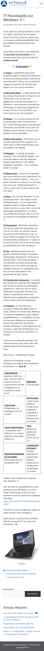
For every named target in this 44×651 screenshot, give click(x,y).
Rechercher (8, 589)
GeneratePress (22, 647)
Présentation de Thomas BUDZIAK (19, 627)
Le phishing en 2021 (15, 577)
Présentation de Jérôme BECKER (21, 574)
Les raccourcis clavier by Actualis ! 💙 (20, 613)
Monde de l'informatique (17, 570)
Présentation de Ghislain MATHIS (18, 624)
